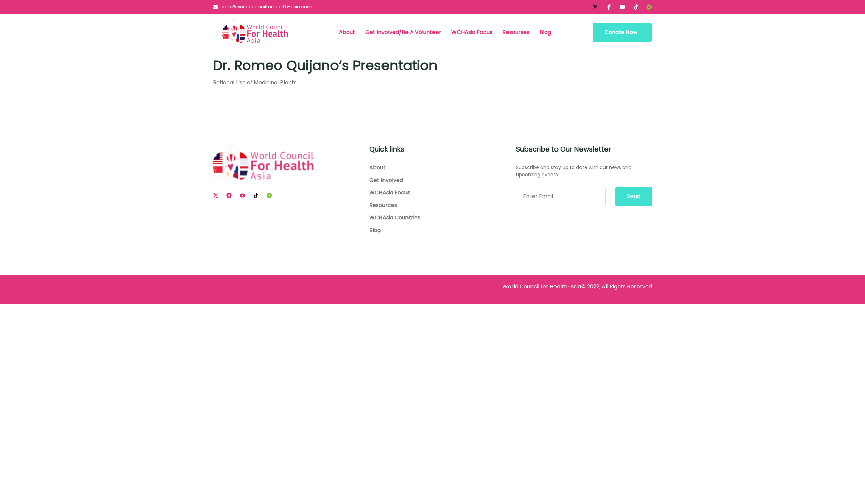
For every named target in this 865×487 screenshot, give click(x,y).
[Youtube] (242, 195)
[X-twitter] (595, 7)
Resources (383, 205)
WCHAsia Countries (394, 218)
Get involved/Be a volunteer (403, 32)
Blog (545, 32)
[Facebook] (229, 195)
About (347, 32)
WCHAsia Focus (471, 32)
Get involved (386, 180)
